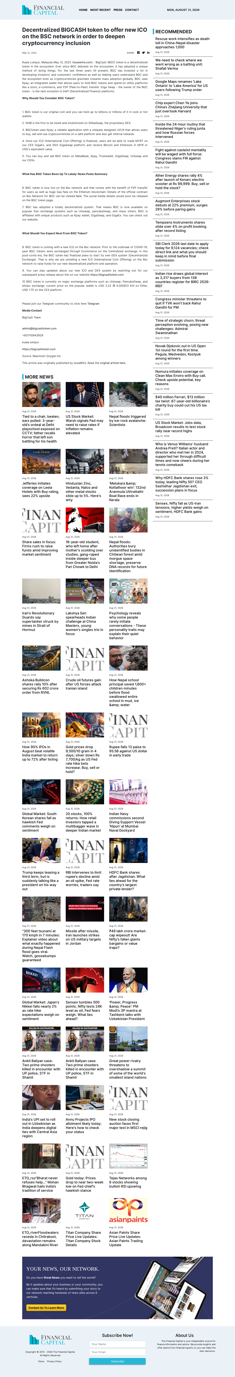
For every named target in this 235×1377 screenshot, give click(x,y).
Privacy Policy (54, 1361)
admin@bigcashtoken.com (39, 328)
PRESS (118, 10)
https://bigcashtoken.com (107, 274)
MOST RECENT (100, 10)
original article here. (113, 363)
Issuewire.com (82, 62)
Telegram (93, 303)
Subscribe (117, 1361)
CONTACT (132, 10)
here (79, 196)
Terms (41, 1361)
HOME (83, 10)
